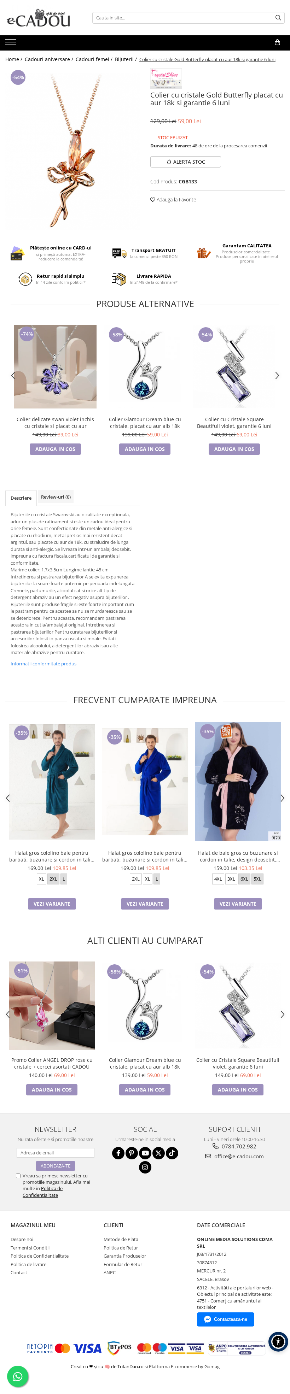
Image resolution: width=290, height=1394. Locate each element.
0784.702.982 (238, 1146)
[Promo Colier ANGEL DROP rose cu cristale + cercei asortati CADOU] (52, 1005)
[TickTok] (172, 1153)
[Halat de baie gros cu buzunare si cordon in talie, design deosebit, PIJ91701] (238, 781)
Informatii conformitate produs (43, 663)
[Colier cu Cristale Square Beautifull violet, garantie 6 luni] (234, 366)
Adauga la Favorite (175, 199)
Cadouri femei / (95, 59)
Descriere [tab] (21, 498)
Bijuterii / (126, 59)
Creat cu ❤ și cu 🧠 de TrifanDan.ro (108, 1366)
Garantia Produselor (125, 1256)
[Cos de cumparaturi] (277, 42)
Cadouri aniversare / (50, 59)
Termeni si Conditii (30, 1248)
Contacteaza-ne (230, 1319)
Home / (14, 59)
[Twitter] (158, 1153)
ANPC (110, 1272)
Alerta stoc (189, 161)
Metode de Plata (121, 1239)
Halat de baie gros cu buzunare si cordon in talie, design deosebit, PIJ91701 (238, 856)
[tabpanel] (72, 151)
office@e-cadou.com (238, 1156)
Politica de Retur (121, 1248)
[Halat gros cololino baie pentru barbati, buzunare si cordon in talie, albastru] (145, 781)
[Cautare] (278, 18)
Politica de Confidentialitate (43, 1191)
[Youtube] (145, 1153)
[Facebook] (118, 1153)
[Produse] (11, 44)
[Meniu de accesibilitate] (278, 1342)
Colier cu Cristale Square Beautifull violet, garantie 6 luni (234, 422)
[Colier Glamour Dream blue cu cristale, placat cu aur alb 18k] (145, 366)
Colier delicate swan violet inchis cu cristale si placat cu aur (55, 422)
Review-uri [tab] (56, 497)
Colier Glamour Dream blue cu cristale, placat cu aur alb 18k (145, 422)
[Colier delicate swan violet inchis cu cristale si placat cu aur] (55, 366)
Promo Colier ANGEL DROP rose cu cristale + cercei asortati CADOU (52, 1063)
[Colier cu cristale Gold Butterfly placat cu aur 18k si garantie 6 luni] (72, 151)
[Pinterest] (132, 1153)
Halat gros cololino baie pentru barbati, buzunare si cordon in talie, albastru (145, 856)
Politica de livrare (28, 1264)
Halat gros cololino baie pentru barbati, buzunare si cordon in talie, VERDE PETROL (52, 856)
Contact (19, 1272)
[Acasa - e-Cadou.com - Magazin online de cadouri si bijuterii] (40, 17)
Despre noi (22, 1239)
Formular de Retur (123, 1264)
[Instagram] (145, 1167)
